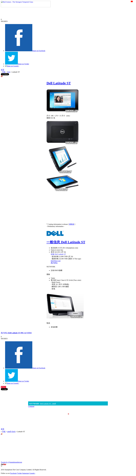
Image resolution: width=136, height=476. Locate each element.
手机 (4, 72)
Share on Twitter (23, 64)
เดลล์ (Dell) (11, 431)
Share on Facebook (38, 51)
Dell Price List (55, 261)
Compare (31, 406)
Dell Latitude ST (59, 83)
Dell (8, 72)
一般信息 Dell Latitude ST (66, 242)
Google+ (32, 473)
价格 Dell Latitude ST (58, 254)
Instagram (25, 473)
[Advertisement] (68, 395)
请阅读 (71, 224)
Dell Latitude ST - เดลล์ (48, 404)
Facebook (13, 473)
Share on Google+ (13, 66)
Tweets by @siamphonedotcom (11, 462)
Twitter (19, 473)
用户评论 (54, 263)
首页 (2, 70)
